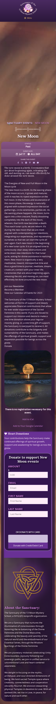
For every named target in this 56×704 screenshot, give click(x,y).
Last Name (15, 509)
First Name (15, 496)
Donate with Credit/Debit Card (28, 545)
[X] (22, 163)
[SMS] (38, 163)
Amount (14, 466)
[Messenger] (26, 163)
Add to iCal (28, 419)
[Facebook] (18, 163)
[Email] (34, 163)
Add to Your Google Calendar (28, 425)
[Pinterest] (30, 163)
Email (12, 483)
